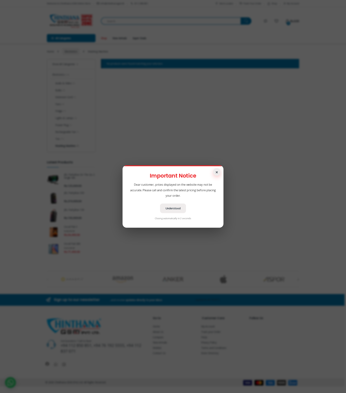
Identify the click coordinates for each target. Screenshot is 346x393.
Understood (173, 208)
